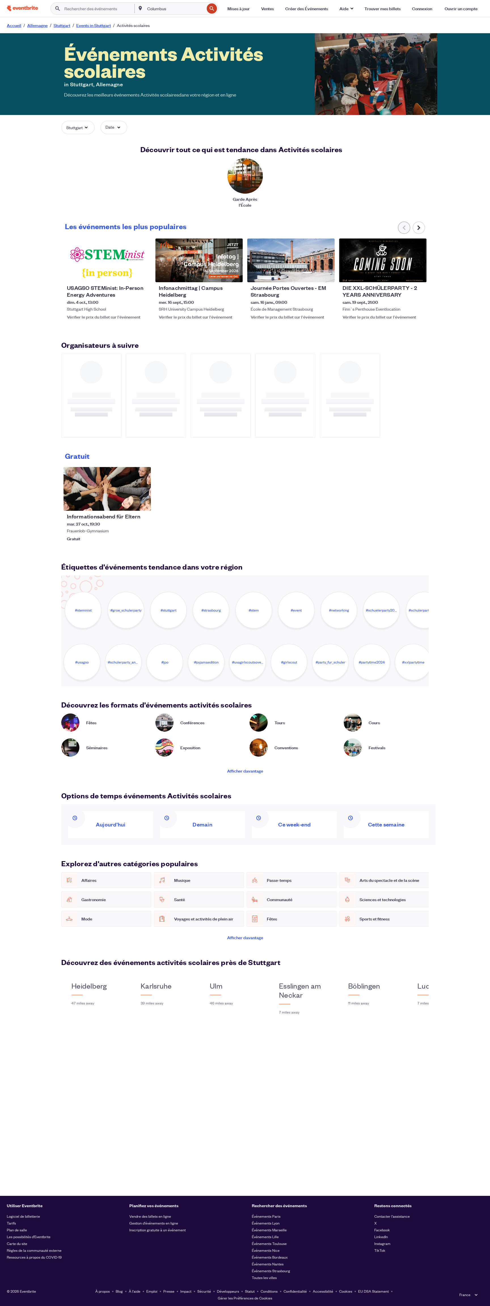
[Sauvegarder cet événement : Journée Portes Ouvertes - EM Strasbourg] (313, 274)
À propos (102, 1291)
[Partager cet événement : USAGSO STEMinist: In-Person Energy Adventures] (143, 274)
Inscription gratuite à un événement (157, 1229)
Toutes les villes (264, 1277)
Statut (250, 1291)
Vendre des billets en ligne (150, 1216)
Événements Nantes (268, 1264)
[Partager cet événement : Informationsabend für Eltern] (143, 502)
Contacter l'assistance (392, 1216)
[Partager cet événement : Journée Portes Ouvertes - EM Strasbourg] (326, 274)
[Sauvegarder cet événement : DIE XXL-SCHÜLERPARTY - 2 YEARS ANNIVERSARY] (405, 274)
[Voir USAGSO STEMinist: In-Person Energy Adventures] (107, 260)
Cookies (345, 1291)
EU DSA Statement (373, 1291)
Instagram (382, 1243)
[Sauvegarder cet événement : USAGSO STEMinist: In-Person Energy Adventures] (129, 274)
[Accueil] (22, 8)
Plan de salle (17, 1229)
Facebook (382, 1229)
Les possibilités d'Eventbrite (28, 1236)
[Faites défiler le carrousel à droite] (419, 227)
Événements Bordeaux (270, 1257)
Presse (168, 1291)
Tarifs (11, 1223)
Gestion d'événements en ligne (153, 1223)
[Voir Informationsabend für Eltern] (107, 489)
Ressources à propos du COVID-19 (34, 1257)
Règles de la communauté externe (34, 1250)
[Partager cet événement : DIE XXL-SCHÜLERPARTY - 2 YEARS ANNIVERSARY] (418, 274)
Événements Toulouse (269, 1243)
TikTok (379, 1250)
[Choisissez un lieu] (140, 8)
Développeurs (228, 1291)
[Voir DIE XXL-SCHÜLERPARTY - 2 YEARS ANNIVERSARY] (382, 260)
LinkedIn (381, 1236)
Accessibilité (323, 1291)
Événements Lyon (266, 1223)
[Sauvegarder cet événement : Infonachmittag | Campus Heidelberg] (221, 274)
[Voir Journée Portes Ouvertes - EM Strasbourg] (291, 260)
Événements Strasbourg (271, 1270)
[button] (346, 8)
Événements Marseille (269, 1229)
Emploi (151, 1291)
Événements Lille (265, 1236)
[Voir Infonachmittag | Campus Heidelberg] (199, 260)
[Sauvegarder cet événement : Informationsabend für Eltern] (129, 502)
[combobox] (175, 8)
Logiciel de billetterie (23, 1216)
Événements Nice (266, 1250)
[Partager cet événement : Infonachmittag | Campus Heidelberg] (234, 274)
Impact (185, 1291)
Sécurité (204, 1291)
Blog (119, 1291)
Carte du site (17, 1243)
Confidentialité (295, 1291)
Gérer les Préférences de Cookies (245, 1298)
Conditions (269, 1291)
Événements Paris (266, 1216)
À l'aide (134, 1291)
